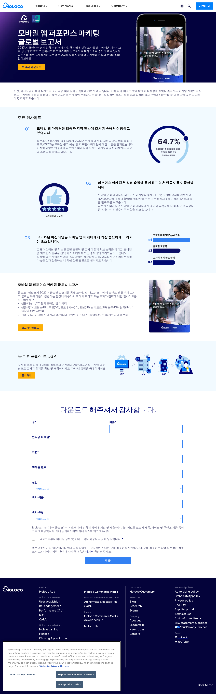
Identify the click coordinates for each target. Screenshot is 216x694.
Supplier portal (184, 609)
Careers (135, 634)
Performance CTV (50, 610)
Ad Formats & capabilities (100, 601)
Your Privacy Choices (193, 627)
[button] (40, 6)
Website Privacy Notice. (54, 666)
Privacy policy (184, 600)
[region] (62, 666)
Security (180, 605)
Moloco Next (92, 626)
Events (134, 610)
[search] (189, 6)
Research (136, 606)
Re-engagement (50, 606)
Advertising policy (187, 591)
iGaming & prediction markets (53, 640)
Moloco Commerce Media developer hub (101, 617)
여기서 (89, 551)
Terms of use (183, 614)
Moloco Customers (142, 591)
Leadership (137, 625)
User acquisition (49, 601)
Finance (44, 634)
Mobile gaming (48, 629)
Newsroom (137, 629)
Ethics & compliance (188, 618)
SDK (42, 615)
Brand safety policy (187, 596)
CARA (43, 619)
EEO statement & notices (191, 623)
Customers (65, 6)
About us (135, 620)
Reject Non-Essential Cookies (76, 674)
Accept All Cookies (69, 684)
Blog (133, 601)
